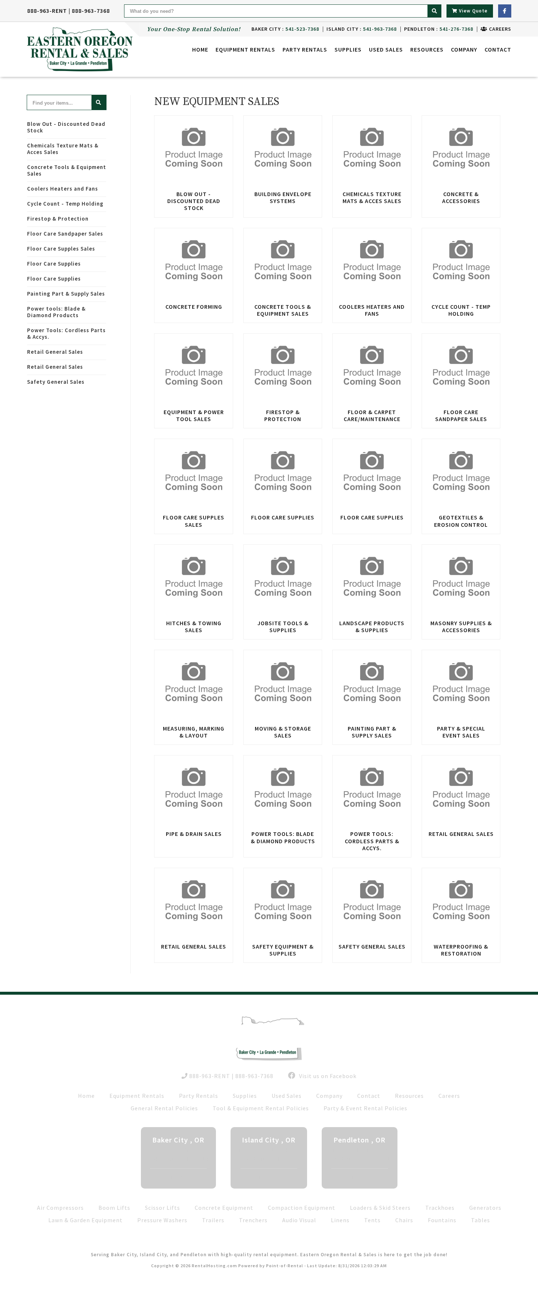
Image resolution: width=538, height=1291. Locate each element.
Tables (480, 1220)
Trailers (213, 1220)
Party (305, 49)
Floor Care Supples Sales (61, 248)
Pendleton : (438, 29)
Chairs (404, 1220)
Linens (340, 1220)
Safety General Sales (56, 381)
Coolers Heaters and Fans (62, 188)
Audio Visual (299, 1220)
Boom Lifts (114, 1207)
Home (200, 49)
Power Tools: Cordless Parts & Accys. (66, 333)
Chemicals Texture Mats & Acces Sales (62, 148)
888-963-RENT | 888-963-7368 (68, 10)
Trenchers (253, 1220)
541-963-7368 (273, 1177)
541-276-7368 (363, 1177)
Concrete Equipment (224, 1207)
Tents (372, 1220)
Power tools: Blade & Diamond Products (56, 312)
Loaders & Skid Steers (380, 1207)
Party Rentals (198, 1095)
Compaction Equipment (301, 1207)
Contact (498, 49)
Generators (485, 1207)
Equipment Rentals (136, 1095)
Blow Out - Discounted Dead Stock (66, 127)
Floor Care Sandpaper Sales (65, 233)
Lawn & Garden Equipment (85, 1220)
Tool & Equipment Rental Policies (261, 1108)
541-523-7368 (182, 1177)
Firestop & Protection (58, 218)
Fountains (442, 1220)
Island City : (361, 29)
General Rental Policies (164, 1108)
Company (464, 49)
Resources (427, 49)
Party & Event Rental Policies (365, 1108)
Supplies (348, 49)
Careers (499, 29)
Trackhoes (440, 1207)
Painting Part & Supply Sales (66, 293)
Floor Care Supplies (54, 263)
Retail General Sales (55, 351)
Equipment (245, 49)
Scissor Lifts (162, 1207)
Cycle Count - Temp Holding (65, 203)
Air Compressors (60, 1207)
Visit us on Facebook (327, 1076)
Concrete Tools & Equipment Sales (66, 170)
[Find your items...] (98, 102)
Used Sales (386, 49)
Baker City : (285, 29)
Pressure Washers (162, 1220)
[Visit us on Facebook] (504, 11)
